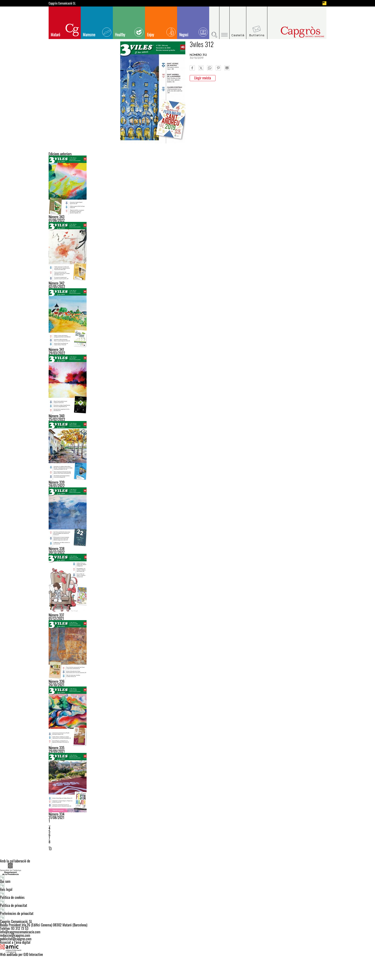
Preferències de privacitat (16, 913)
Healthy (120, 34)
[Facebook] (192, 67)
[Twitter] (201, 67)
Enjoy (150, 34)
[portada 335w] (187, 716)
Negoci (183, 34)
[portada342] (187, 251)
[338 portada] (187, 517)
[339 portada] (187, 450)
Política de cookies (12, 897)
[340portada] (187, 384)
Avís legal (6, 889)
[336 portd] (187, 650)
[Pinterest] (218, 67)
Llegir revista (202, 77)
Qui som (5, 881)
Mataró (55, 34)
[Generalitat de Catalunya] (187, 869)
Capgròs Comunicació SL (62, 3)
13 (50, 848)
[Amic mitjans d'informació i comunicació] (187, 948)
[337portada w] (187, 583)
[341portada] (187, 318)
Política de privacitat (13, 905)
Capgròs (293, 32)
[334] (187, 782)
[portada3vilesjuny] (187, 185)
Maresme (89, 34)
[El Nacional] (324, 3)
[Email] (227, 67)
